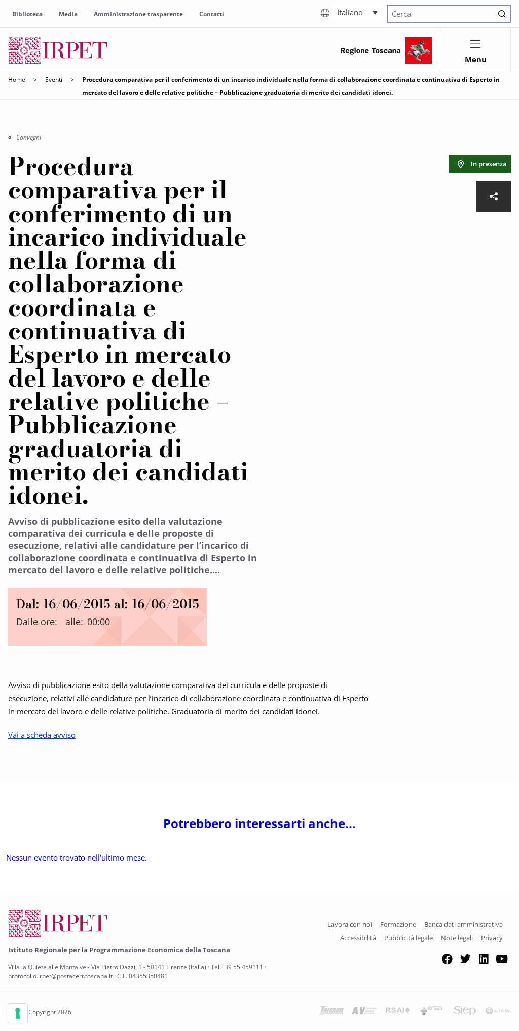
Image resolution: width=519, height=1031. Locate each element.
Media (68, 14)
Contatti (211, 14)
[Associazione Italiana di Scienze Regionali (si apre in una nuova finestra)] (498, 1012)
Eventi (53, 79)
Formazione (398, 924)
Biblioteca (27, 14)
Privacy (492, 937)
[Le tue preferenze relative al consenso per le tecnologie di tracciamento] (17, 1013)
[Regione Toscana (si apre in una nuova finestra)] (386, 50)
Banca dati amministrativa (463, 924)
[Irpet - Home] (57, 50)
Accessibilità (358, 937)
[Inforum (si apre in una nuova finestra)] (331, 1012)
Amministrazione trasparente (138, 14)
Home (16, 79)
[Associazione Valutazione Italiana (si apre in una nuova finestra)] (364, 1012)
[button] (357, 12)
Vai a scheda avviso (42, 735)
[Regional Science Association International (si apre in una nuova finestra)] (398, 1012)
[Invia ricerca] (502, 14)
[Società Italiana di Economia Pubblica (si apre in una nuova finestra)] (464, 1012)
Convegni (28, 137)
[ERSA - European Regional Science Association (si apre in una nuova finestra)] (431, 1012)
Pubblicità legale (408, 937)
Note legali (457, 937)
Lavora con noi (349, 924)
